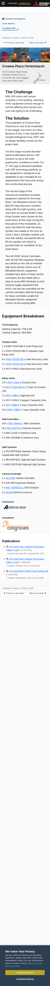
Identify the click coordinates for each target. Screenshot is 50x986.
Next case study (37, 42)
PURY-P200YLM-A (15, 359)
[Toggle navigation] (3, 3)
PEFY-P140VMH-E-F (16, 387)
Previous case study (15, 42)
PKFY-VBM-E (13, 395)
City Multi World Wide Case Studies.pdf (28, 571)
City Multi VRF (9, 28)
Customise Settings (25, 979)
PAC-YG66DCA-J (15, 487)
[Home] (41, 3)
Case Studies (8, 23)
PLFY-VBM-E (12, 405)
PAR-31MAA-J (15, 423)
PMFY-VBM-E (14, 409)
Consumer (12, 3)
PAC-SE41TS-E (15, 428)
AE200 (9, 492)
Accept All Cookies (25, 973)
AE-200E (10, 478)
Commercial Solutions (15, 19)
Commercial (24, 3)
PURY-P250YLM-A (15, 364)
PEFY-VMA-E (14, 382)
